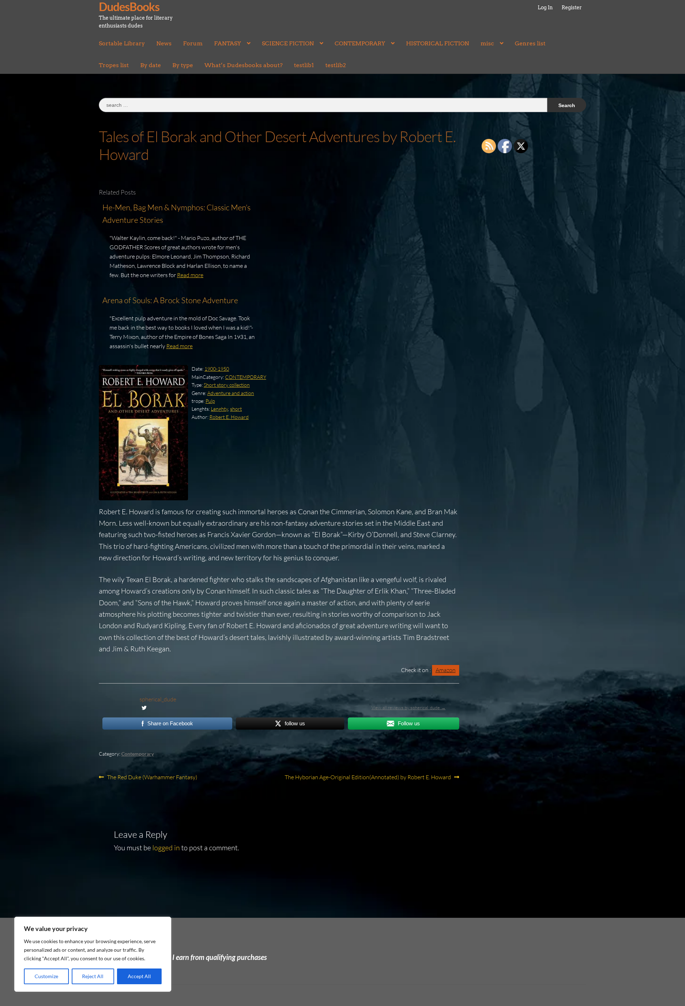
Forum (193, 43)
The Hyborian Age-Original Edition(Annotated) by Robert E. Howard (368, 777)
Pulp (210, 401)
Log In (545, 7)
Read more (190, 275)
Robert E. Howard (229, 417)
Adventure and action (230, 393)
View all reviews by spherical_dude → (408, 707)
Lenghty (219, 409)
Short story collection (227, 385)
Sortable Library (122, 43)
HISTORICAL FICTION (437, 43)
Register (572, 7)
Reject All (92, 976)
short (236, 409)
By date (150, 65)
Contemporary (137, 754)
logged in (166, 847)
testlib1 (304, 65)
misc (487, 43)
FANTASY (227, 43)
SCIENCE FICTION (288, 43)
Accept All (139, 976)
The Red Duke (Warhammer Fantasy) (152, 777)
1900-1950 (216, 369)
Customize (46, 976)
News (164, 43)
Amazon (446, 670)
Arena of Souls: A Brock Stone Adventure (170, 300)
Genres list (530, 43)
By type (182, 65)
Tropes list (114, 65)
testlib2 (335, 65)
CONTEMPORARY (360, 43)
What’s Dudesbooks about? (243, 65)
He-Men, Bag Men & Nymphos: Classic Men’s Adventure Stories (176, 213)
